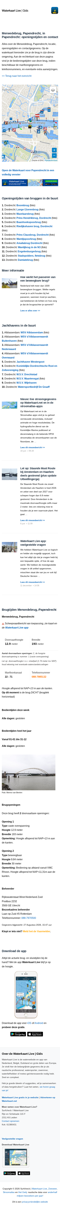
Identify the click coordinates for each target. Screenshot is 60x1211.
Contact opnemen (10, 1121)
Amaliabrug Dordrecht (29, 243)
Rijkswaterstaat (51, 160)
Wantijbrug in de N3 (29, 247)
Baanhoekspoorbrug (28, 222)
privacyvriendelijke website (35, 1202)
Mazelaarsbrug (25, 214)
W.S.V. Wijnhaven (26, 382)
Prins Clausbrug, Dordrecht (32, 234)
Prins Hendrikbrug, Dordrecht (33, 218)
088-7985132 (39, 676)
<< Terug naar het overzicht (16, 76)
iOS (29, 1023)
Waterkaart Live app (16, 627)
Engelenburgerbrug (29, 251)
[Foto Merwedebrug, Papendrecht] (28, 771)
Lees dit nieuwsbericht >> (32, 447)
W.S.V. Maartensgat (27, 378)
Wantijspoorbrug (26, 239)
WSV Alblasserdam (32, 332)
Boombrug (22, 205)
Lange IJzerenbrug (27, 209)
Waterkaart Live (39, 1189)
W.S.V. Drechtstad (26, 374)
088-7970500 (28, 918)
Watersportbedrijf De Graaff (34, 387)
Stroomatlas (9, 1192)
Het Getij (22, 1192)
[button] (19, 127)
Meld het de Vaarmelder (36, 931)
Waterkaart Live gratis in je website (20, 1097)
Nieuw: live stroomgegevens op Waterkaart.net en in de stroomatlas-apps (38, 403)
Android (38, 1023)
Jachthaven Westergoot (30, 361)
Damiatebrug (25, 260)
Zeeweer (52, 1189)
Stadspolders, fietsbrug (31, 255)
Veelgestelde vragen (12, 1138)
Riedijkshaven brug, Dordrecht (34, 226)
